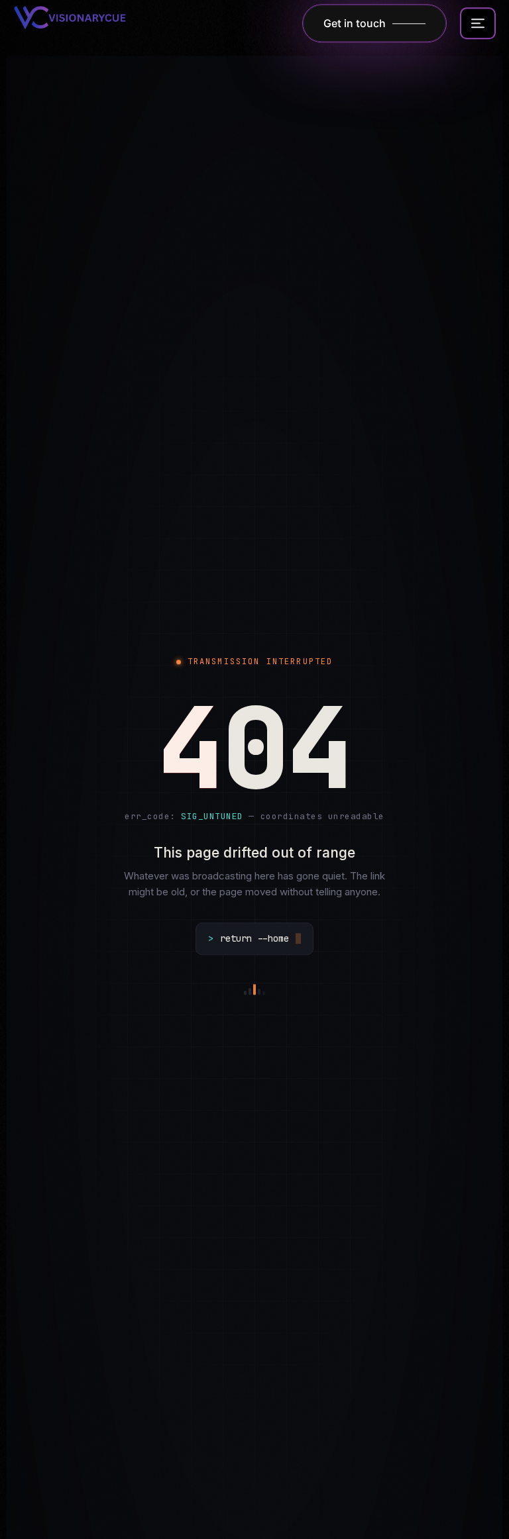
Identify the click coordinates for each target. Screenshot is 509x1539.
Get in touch (354, 24)
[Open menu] (478, 24)
